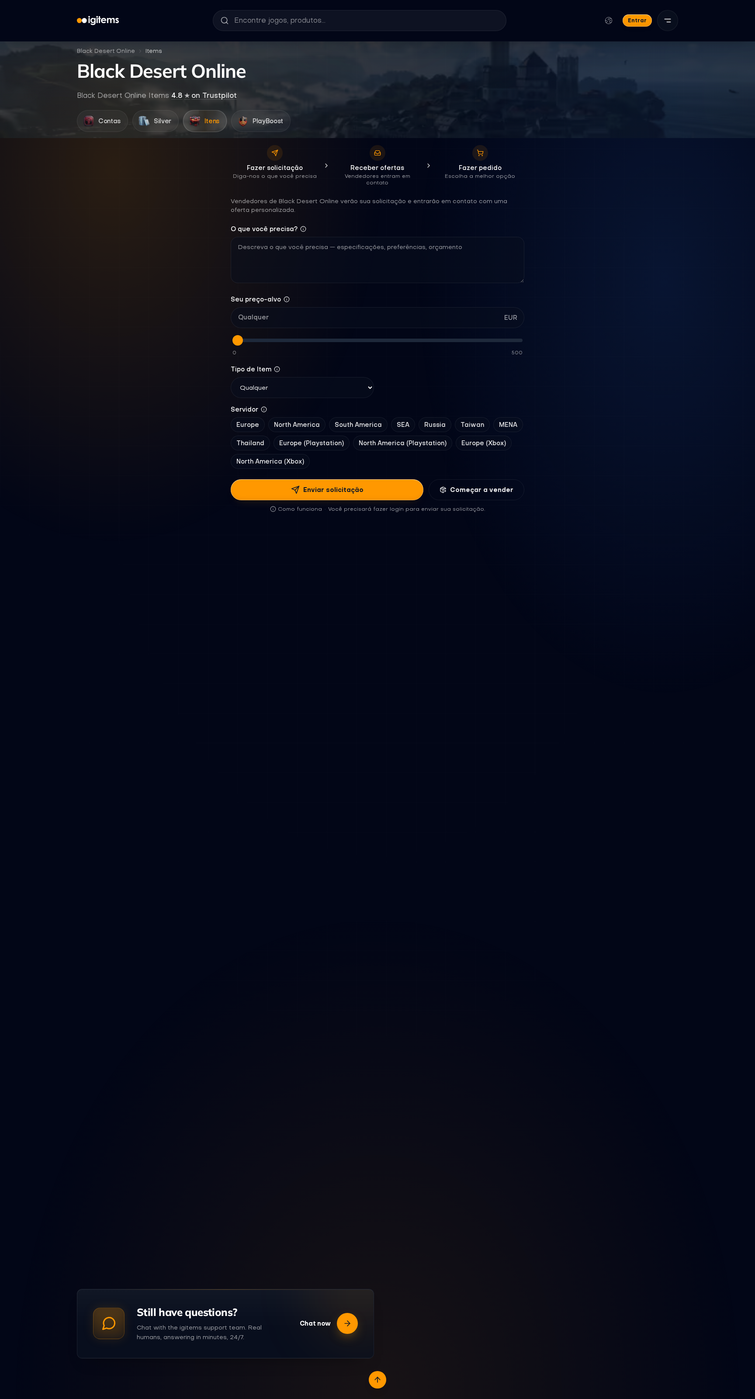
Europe (247, 425)
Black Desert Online (106, 51)
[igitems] (97, 20)
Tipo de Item (251, 369)
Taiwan (472, 425)
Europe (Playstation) (311, 443)
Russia (435, 425)
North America (297, 425)
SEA (403, 425)
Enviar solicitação (333, 489)
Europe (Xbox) (483, 443)
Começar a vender (481, 489)
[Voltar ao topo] (377, 1380)
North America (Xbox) (270, 461)
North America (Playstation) (403, 443)
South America (358, 425)
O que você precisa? (264, 229)
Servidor (244, 409)
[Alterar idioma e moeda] (608, 20)
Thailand (250, 443)
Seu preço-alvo (256, 299)
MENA (508, 425)
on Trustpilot (204, 95)
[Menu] (667, 20)
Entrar (637, 20)
